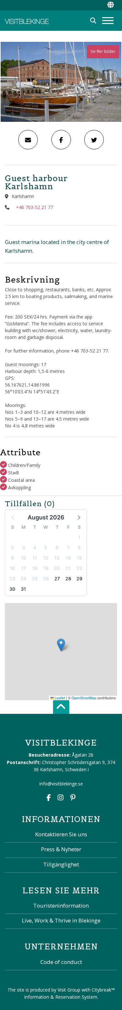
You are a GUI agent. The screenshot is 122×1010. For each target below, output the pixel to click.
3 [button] (23, 547)
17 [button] (23, 568)
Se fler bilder (102, 51)
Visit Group (69, 990)
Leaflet (59, 697)
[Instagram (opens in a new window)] (60, 798)
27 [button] (57, 578)
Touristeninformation (61, 905)
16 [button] (12, 568)
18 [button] (34, 568)
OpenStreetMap (84, 697)
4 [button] (34, 547)
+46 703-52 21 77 (34, 207)
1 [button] (79, 537)
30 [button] (12, 589)
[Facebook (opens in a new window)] (49, 798)
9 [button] (12, 558)
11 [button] (35, 558)
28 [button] (68, 578)
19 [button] (45, 568)
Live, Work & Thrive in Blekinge (61, 920)
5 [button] (45, 547)
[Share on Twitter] (94, 139)
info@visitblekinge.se (61, 784)
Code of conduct (61, 962)
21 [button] (68, 568)
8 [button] (79, 547)
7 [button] (68, 547)
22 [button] (79, 568)
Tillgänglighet (61, 864)
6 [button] (57, 547)
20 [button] (57, 568)
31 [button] (23, 589)
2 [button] (12, 547)
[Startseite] (27, 20)
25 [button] (35, 578)
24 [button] (23, 578)
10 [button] (23, 558)
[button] (78, 517)
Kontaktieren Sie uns (61, 834)
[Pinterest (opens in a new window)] (72, 798)
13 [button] (57, 558)
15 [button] (79, 558)
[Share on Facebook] (61, 139)
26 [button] (46, 578)
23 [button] (12, 578)
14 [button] (68, 558)
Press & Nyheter (61, 849)
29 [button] (79, 578)
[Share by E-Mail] (28, 139)
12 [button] (45, 558)
